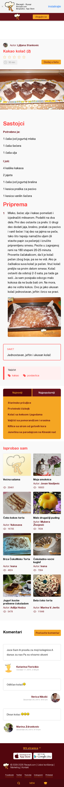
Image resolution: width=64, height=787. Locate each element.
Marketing (15, 767)
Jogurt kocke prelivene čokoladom (17, 594)
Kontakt (25, 767)
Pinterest (49, 775)
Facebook (9, 775)
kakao (15, 375)
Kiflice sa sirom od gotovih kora (27, 426)
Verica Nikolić (39, 696)
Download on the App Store (22, 756)
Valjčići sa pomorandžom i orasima (29, 420)
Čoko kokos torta (17, 511)
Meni (32, 783)
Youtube (28, 775)
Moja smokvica (47, 471)
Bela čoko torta (47, 594)
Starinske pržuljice (19, 402)
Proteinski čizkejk (19, 408)
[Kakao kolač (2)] (34, 317)
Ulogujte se (41, 17)
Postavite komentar (47, 632)
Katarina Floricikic (27, 666)
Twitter (19, 775)
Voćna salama (17, 471)
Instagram (38, 775)
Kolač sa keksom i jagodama (25, 414)
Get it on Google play (42, 756)
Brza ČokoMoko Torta (17, 552)
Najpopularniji (47, 392)
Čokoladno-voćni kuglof (47, 552)
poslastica (33, 375)
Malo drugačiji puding (47, 511)
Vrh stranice (30, 748)
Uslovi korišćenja (45, 764)
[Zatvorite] (2, 6)
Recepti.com (6, 766)
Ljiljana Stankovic (28, 45)
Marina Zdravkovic (27, 726)
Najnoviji (17, 392)
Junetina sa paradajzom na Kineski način (32, 432)
